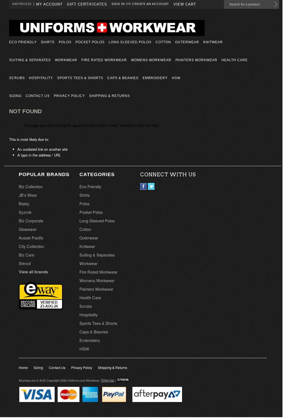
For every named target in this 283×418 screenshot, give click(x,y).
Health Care (234, 60)
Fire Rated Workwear (104, 60)
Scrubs (17, 78)
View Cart (184, 4)
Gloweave (27, 229)
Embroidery (155, 78)
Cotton (163, 42)
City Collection (31, 246)
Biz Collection (31, 186)
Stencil (25, 263)
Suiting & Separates (30, 60)
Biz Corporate (31, 220)
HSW (176, 78)
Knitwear (213, 42)
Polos (65, 42)
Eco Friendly (23, 42)
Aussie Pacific (31, 238)
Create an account (150, 4)
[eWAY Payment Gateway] (41, 307)
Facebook (143, 186)
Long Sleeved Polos (130, 42)
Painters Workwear (196, 60)
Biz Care (26, 255)
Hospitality (41, 78)
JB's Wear (28, 195)
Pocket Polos (90, 42)
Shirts (48, 42)
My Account (49, 4)
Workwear (66, 60)
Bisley (24, 203)
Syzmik (25, 212)
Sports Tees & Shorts (80, 78)
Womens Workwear (151, 60)
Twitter (151, 186)
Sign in (118, 4)
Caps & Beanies (122, 78)
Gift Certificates (87, 4)
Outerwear (187, 42)
